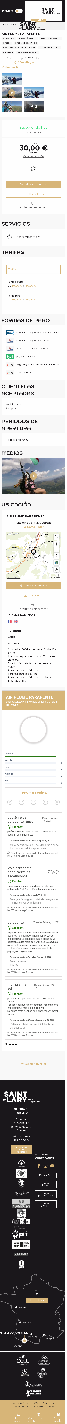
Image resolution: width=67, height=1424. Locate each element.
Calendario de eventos (35, 1419)
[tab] (30, 269)
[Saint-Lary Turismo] (51, 10)
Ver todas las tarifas (33, 156)
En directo (57, 1419)
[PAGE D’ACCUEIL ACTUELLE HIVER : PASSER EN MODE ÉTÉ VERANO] (19, 11)
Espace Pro (45, 1175)
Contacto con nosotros (21, 1149)
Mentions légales (20, 1403)
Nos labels (37, 1407)
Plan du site (49, 1403)
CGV (36, 1403)
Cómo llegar (37, 1300)
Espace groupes (45, 1204)
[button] (12, 79)
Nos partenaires (20, 1407)
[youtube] (33, 476)
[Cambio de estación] (20, 11)
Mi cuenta (17, 1419)
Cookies (51, 1407)
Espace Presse (45, 1184)
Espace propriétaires (45, 1194)
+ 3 (34, 106)
